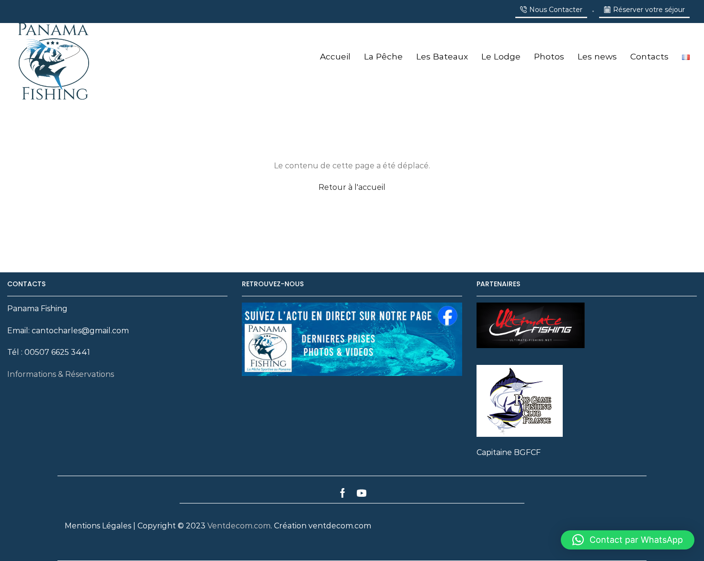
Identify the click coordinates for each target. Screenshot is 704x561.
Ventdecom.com (239, 525)
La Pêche (383, 56)
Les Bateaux (442, 56)
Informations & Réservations (60, 374)
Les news (597, 56)
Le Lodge (501, 56)
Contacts (649, 56)
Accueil (335, 56)
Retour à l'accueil (352, 187)
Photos (549, 56)
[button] (627, 539)
